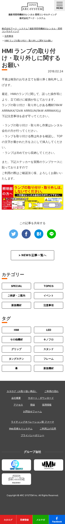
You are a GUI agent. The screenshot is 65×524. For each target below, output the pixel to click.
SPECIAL (16, 286)
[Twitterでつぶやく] (13, 233)
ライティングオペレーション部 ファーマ (32, 422)
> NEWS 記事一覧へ (32, 255)
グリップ (16, 349)
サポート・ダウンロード (41, 398)
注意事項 (49, 305)
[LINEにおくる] (51, 233)
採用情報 (46, 404)
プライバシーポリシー (32, 435)
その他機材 (16, 339)
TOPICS (48, 286)
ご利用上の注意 (48, 428)
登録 (32, 404)
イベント (49, 295)
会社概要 (16, 398)
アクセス (18, 404)
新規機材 (16, 305)
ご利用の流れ (51, 391)
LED (48, 329)
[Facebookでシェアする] (26, 233)
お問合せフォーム (32, 411)
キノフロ (49, 339)
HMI (16, 329)
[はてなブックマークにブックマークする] (38, 233)
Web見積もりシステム (20, 428)
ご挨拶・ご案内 (16, 295)
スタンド (49, 349)
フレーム (49, 358)
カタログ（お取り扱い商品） (22, 391)
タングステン (16, 358)
